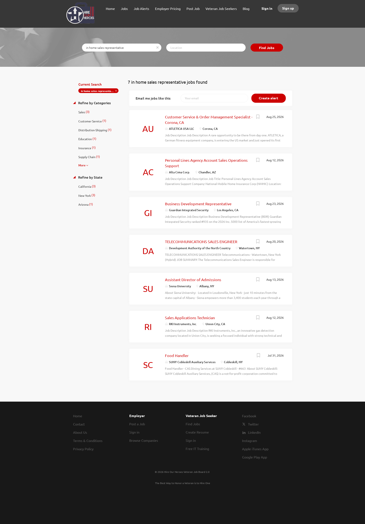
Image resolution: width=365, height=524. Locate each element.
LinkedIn (254, 432)
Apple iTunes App (255, 449)
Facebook (249, 416)
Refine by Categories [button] (94, 102)
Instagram (249, 440)
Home (77, 416)
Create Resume (197, 432)
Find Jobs (266, 47)
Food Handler (177, 355)
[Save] (258, 117)
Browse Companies (143, 440)
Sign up (288, 8)
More (82, 165)
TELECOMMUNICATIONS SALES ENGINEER (201, 241)
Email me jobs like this (153, 98)
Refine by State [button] (89, 177)
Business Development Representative (198, 203)
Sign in (266, 8)
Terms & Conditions (87, 440)
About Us (80, 432)
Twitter (253, 424)
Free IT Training (197, 448)
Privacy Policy (83, 449)
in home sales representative (98, 91)
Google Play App (254, 457)
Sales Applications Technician (190, 317)
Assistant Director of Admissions (193, 279)
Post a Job (137, 424)
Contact (79, 424)
